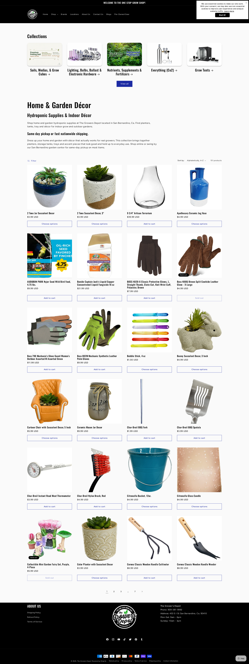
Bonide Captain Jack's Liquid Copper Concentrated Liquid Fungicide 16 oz (95, 283)
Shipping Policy (34, 613)
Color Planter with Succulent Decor (95, 564)
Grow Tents (202, 70)
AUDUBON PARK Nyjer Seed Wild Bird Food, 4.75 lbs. (49, 283)
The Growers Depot (84, 661)
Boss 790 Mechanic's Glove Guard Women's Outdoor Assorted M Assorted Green (48, 357)
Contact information (170, 661)
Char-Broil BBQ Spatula (189, 427)
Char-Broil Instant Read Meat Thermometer (49, 495)
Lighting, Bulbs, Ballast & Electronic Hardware (84, 72)
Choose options (50, 224)
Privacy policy (127, 661)
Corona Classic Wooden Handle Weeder (196, 564)
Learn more (229, 11)
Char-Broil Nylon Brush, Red (91, 495)
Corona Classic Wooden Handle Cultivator (148, 564)
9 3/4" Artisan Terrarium (139, 213)
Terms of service (141, 661)
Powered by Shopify (99, 661)
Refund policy (114, 661)
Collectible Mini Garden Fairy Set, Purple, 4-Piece (48, 566)
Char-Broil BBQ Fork (137, 427)
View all (125, 84)
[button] (54, 14)
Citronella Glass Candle (189, 495)
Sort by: (181, 160)
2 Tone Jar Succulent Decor (40, 213)
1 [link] (107, 591)
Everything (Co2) (162, 70)
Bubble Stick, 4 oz (136, 356)
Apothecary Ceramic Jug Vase (192, 213)
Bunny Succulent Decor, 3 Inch (192, 356)
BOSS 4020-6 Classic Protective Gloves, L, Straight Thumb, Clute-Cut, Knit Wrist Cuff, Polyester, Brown (149, 284)
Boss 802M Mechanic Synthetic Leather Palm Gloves (97, 357)
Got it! (222, 15)
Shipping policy (155, 661)
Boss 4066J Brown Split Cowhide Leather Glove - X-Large (197, 283)
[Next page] (142, 591)
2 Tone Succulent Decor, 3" (90, 213)
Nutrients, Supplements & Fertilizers (124, 72)
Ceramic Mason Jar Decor (89, 427)
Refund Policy (33, 617)
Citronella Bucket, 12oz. (139, 495)
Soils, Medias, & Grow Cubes (44, 72)
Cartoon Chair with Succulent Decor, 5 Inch (49, 427)
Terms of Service (34, 622)
